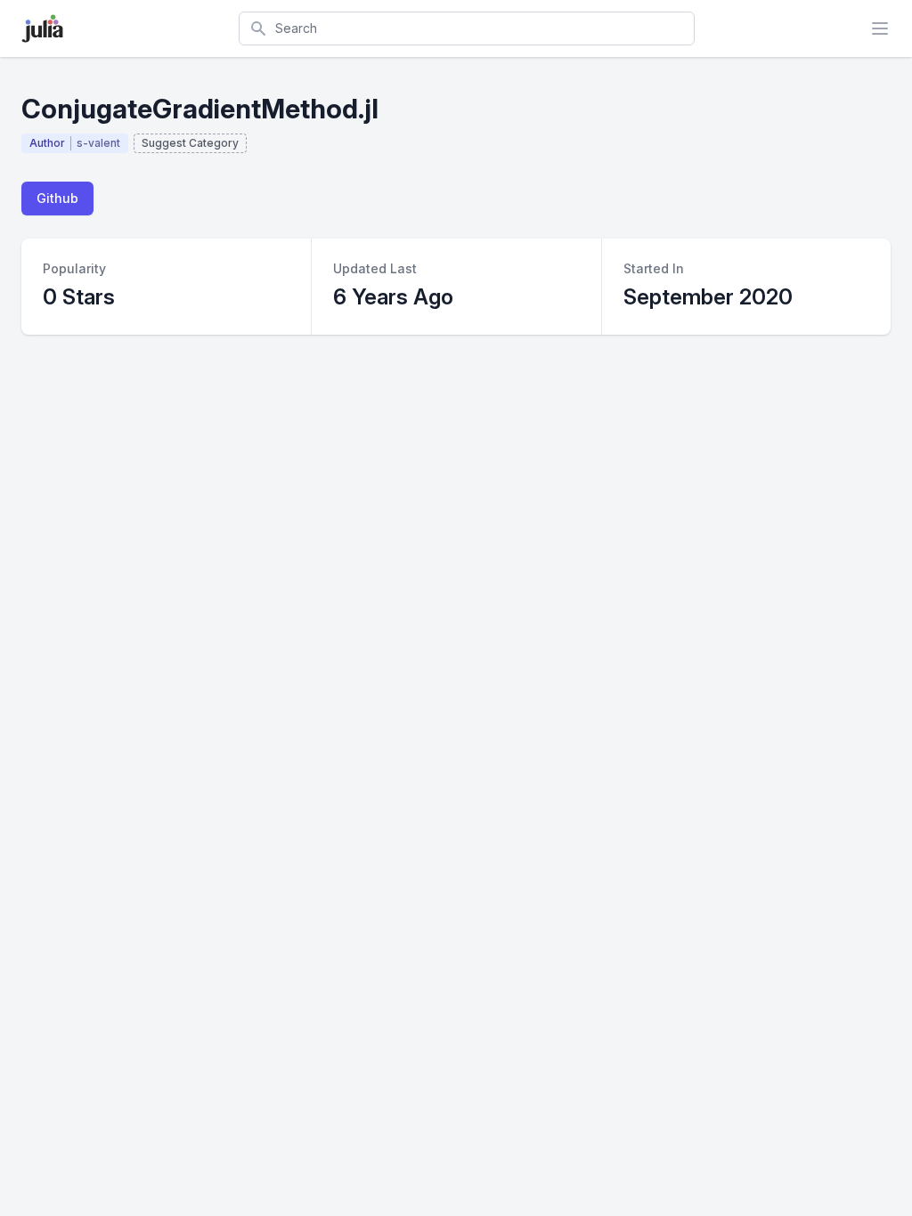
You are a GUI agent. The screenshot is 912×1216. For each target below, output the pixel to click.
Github (57, 198)
